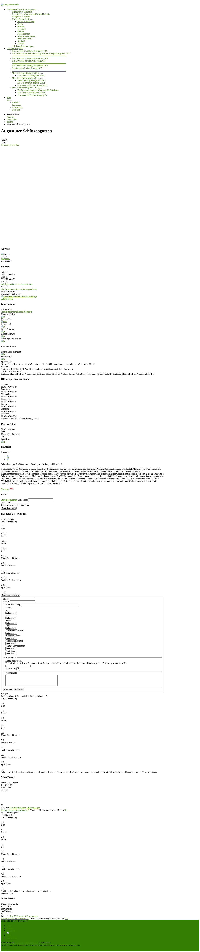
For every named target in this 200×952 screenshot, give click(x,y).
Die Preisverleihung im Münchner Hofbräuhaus (37, 90)
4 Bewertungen (31, 916)
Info (8, 100)
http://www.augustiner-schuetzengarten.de (19, 289)
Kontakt (15, 102)
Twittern (4, 489)
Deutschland (12, 119)
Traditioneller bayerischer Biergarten (16, 312)
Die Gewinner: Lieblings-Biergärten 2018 (30, 58)
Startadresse (23, 500)
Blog (9, 97)
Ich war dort (10, 668)
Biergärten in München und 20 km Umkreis (31, 14)
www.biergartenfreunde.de (26, 942)
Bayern (10, 122)
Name (6, 599)
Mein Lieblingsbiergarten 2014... (26, 88)
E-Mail (6, 602)
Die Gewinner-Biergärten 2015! (31, 83)
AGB (9, 935)
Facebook (5, 949)
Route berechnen (9, 508)
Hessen (20, 31)
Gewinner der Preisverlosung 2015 (32, 85)
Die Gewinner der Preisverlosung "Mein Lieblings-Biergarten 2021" (41, 53)
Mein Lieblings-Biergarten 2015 (31, 80)
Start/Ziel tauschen (9, 500)
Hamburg (21, 29)
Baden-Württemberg (26, 21)
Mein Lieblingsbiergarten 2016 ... (26, 73)
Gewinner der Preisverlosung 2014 (32, 95)
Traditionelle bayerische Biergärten (21, 9)
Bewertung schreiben (10, 145)
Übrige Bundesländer (21, 19)
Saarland (21, 41)
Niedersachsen (23, 34)
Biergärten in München (22, 12)
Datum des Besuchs (66, 662)
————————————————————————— (39, 56)
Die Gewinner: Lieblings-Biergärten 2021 (30, 51)
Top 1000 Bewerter (17, 807)
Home (9, 926)
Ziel (2, 505)
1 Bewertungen (33, 807)
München (5, 259)
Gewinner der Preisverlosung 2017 (27, 68)
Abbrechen (19, 689)
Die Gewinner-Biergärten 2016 (30, 75)
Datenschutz (17, 107)
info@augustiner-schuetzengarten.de (16, 284)
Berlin (20, 24)
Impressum (16, 105)
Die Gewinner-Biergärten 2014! (31, 92)
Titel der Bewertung (11, 604)
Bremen (20, 26)
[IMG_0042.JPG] (22, 238)
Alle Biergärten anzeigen (22, 46)
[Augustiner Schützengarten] (22, 160)
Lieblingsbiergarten (15, 48)
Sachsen (20, 43)
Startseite (10, 117)
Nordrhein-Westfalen (26, 36)
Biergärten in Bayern (21, 17)
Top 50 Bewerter (17, 916)
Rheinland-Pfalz (24, 39)
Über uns (16, 110)
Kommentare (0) (22, 810)
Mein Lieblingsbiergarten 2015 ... (26, 78)
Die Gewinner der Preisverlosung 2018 (29, 61)
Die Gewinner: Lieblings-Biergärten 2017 (30, 66)
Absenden (8, 689)
